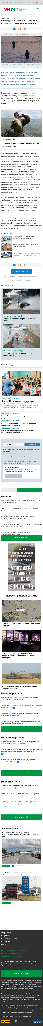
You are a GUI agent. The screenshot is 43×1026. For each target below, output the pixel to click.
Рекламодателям (9, 939)
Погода (4, 944)
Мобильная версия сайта (11, 957)
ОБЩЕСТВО (16, 316)
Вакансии (5, 941)
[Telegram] (25, 29)
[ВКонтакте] (14, 29)
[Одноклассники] (19, 29)
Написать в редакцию (22, 973)
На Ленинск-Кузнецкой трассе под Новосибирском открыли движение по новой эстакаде (20, 835)
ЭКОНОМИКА (6, 903)
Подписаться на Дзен (13, 476)
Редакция (5, 936)
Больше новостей (21, 538)
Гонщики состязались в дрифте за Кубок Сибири (19, 320)
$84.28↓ (19, 3)
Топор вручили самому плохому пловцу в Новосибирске (18, 354)
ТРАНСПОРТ (6, 866)
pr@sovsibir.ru (29, 999)
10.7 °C (13, 3)
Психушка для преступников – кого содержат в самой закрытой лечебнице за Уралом (19, 462)
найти (29, 490)
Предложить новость (21, 271)
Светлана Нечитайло (22, 34)
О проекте (6, 933)
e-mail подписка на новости (15, 950)
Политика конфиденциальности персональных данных (17, 1016)
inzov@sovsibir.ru (29, 997)
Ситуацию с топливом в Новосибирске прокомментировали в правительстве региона (20, 873)
